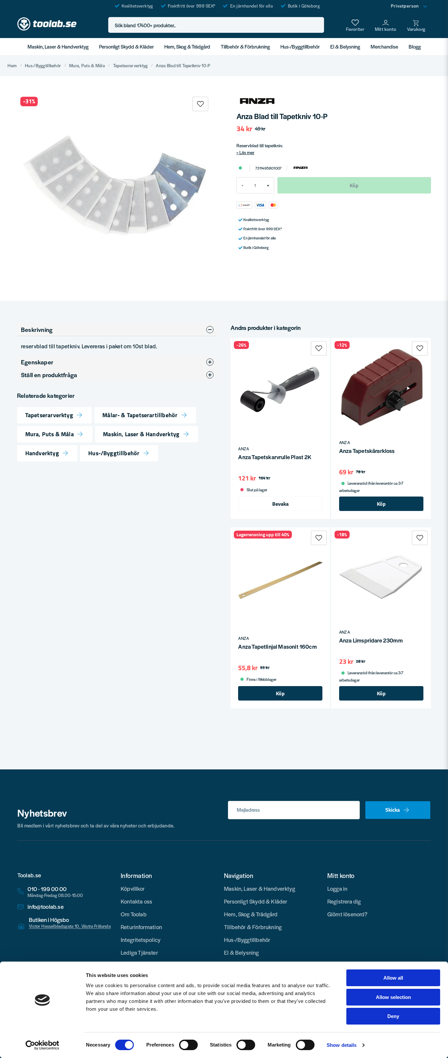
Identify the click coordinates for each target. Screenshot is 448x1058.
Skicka (392, 809)
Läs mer (247, 152)
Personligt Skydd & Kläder (126, 46)
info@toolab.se (46, 907)
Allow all (393, 978)
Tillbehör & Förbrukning (245, 46)
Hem (12, 65)
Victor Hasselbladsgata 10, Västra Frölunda (70, 926)
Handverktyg (42, 453)
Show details (341, 1045)
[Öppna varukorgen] (416, 24)
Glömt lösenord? (347, 914)
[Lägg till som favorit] (355, 24)
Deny (393, 1016)
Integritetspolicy (140, 940)
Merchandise (384, 46)
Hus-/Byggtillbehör (300, 46)
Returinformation (141, 927)
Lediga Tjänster (139, 952)
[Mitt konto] (386, 24)
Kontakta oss (136, 901)
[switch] (188, 1045)
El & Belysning (345, 46)
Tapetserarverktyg (130, 65)
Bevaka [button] (280, 503)
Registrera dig (344, 901)
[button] (317, 25)
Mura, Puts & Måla (87, 65)
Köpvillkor (133, 888)
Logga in (337, 888)
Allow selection (393, 997)
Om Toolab (134, 914)
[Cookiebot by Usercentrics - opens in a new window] (42, 1045)
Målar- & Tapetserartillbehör (139, 415)
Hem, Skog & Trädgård (187, 46)
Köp (381, 503)
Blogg (415, 46)
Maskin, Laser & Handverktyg (58, 46)
